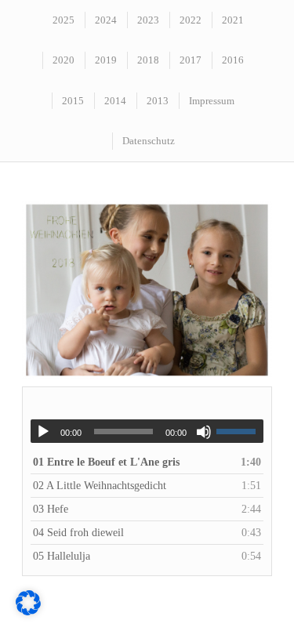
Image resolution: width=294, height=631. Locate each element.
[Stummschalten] (204, 432)
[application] (147, 431)
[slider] (239, 431)
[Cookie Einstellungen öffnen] (28, 612)
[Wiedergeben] (43, 432)
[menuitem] (62, 20)
